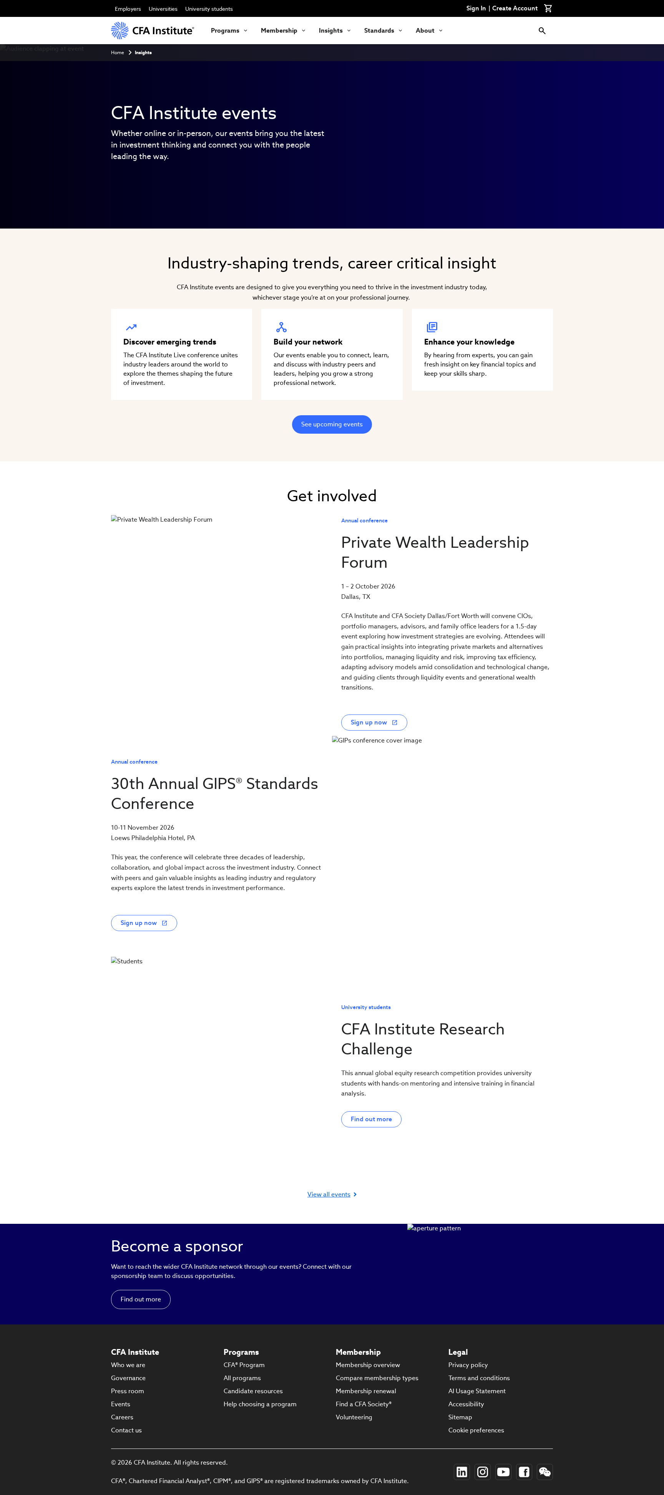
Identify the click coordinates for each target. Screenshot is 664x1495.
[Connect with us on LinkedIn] (462, 1472)
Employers (128, 9)
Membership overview (368, 1365)
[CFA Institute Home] (153, 30)
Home (117, 52)
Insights (331, 31)
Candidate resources (253, 1391)
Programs (225, 31)
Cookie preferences (476, 1430)
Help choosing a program (260, 1404)
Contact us (126, 1430)
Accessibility (466, 1404)
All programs (242, 1378)
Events (120, 1404)
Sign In (476, 8)
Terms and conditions (479, 1378)
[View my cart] (548, 8)
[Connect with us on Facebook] (524, 1472)
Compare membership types (377, 1378)
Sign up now (369, 722)
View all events (328, 1194)
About (425, 31)
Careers (122, 1417)
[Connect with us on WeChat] (545, 1472)
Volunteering (354, 1417)
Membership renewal (366, 1391)
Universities (163, 9)
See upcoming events (332, 424)
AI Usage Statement (477, 1391)
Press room (127, 1391)
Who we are (128, 1365)
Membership (279, 31)
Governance (128, 1378)
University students (209, 9)
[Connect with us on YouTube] (503, 1472)
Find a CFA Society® (364, 1404)
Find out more (371, 1119)
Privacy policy (468, 1365)
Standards (379, 31)
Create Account (515, 8)
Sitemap (460, 1417)
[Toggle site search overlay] (542, 30)
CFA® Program (244, 1365)
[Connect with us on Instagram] (483, 1472)
